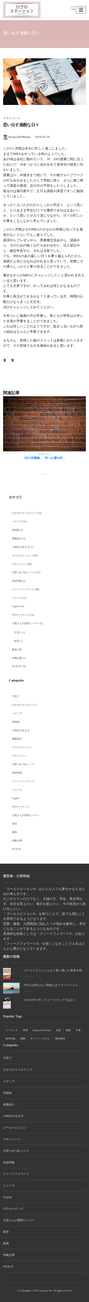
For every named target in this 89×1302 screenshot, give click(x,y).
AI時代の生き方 (21, 547)
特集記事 (17, 658)
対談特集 (17, 580)
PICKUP (16, 666)
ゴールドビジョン (22, 555)
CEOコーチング (20, 614)
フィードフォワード (23, 589)
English (15, 606)
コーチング (11, 1030)
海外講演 (60, 1038)
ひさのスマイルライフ (24, 513)
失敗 (58, 1030)
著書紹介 (17, 538)
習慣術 (15, 530)
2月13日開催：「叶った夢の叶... (44, 458)
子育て (18, 632)
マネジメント (19, 564)
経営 (16, 641)
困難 (22, 1038)
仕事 (78, 1030)
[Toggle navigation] (81, 9)
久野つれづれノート (23, 572)
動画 (14, 649)
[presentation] (42, 474)
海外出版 (10, 1038)
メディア (17, 521)
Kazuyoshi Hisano (42, 1030)
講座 (68, 1030)
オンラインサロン (40, 1038)
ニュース (17, 597)
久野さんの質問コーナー (25, 623)
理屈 (25, 1030)
